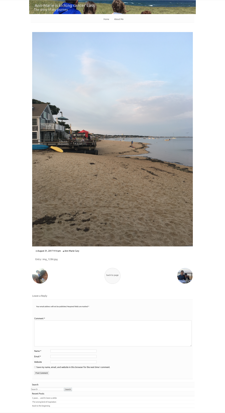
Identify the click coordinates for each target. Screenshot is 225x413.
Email (37, 356)
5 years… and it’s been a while (44, 398)
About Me (118, 19)
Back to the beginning (41, 406)
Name (37, 351)
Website (38, 362)
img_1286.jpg (50, 259)
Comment (39, 318)
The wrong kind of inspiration (44, 402)
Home (106, 19)
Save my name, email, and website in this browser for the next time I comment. (73, 367)
